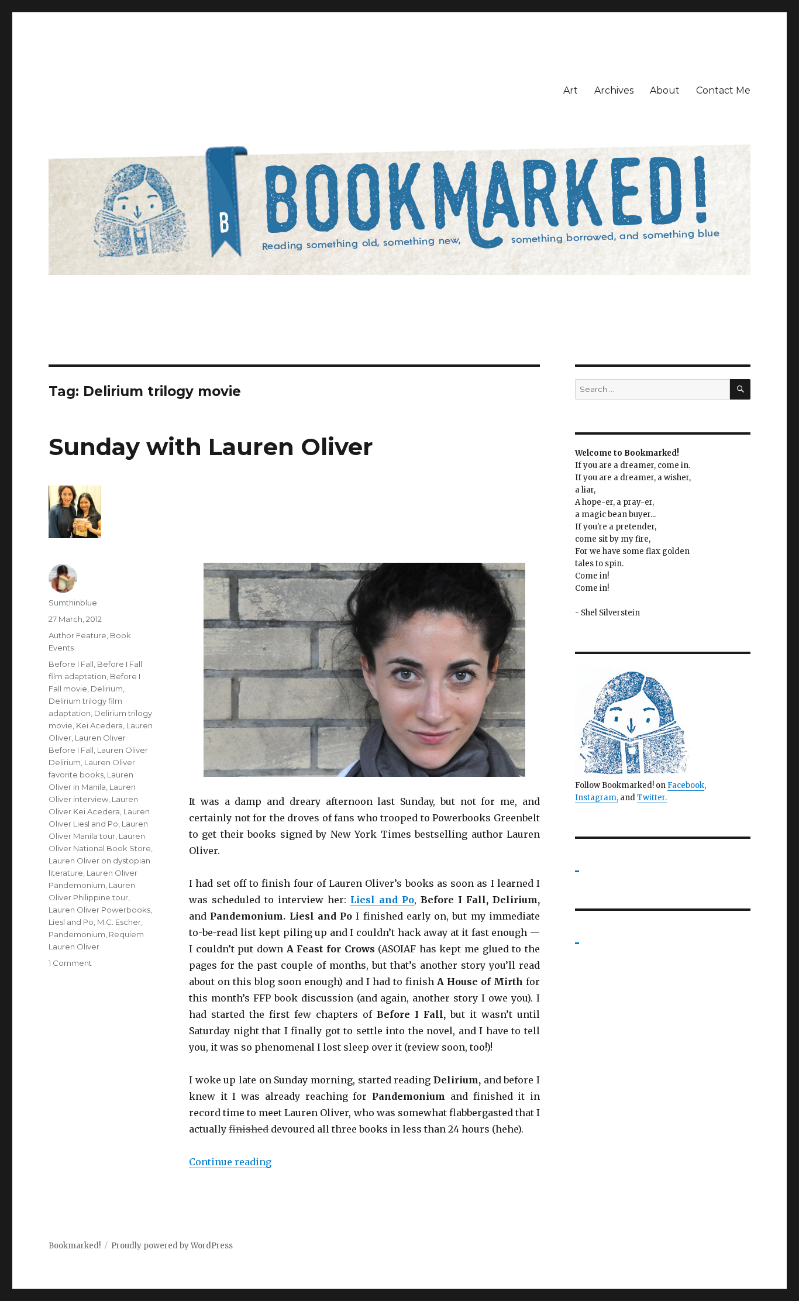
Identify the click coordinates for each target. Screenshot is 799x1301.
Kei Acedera (99, 725)
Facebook (685, 785)
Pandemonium (77, 934)
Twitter (651, 798)
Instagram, (596, 798)
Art (570, 90)
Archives (613, 90)
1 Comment (70, 963)
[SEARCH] (740, 389)
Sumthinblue (73, 602)
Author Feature (77, 635)
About (665, 90)
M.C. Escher (119, 922)
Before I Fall (71, 664)
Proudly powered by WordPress (172, 1246)
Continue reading (230, 1162)
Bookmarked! (75, 1246)
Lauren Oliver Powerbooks (99, 909)
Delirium (107, 688)
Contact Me (723, 90)
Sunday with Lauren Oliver (211, 446)
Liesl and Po (71, 922)
